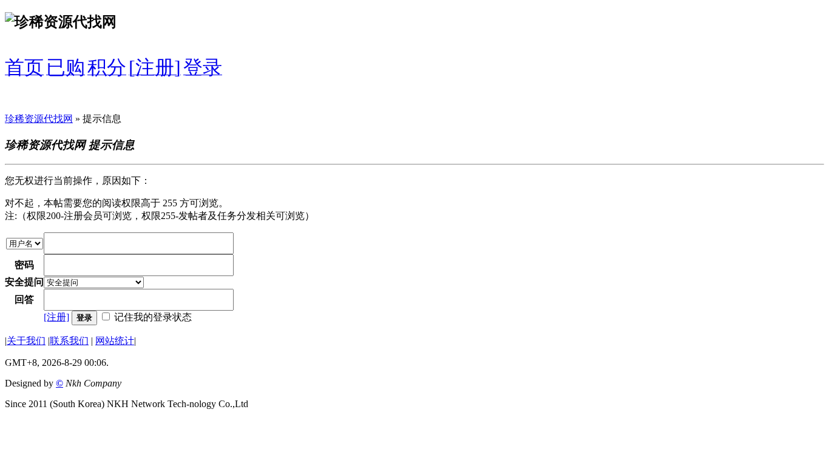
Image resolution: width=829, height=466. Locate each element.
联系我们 (69, 341)
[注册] (56, 317)
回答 (24, 299)
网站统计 (114, 341)
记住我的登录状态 (153, 317)
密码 (24, 265)
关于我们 (26, 341)
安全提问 (24, 282)
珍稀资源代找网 (39, 118)
